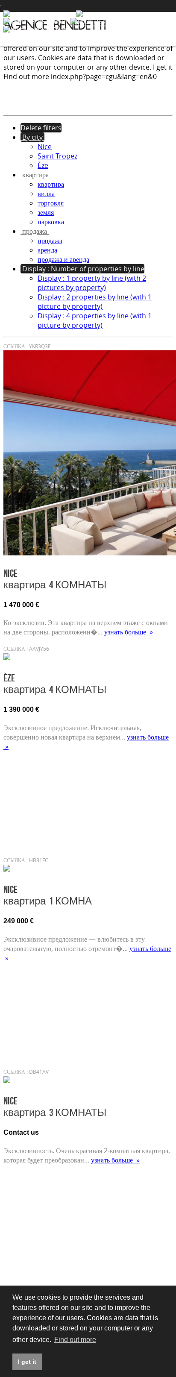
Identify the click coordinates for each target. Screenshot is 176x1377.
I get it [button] (27, 1361)
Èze (43, 165)
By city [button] (32, 137)
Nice (45, 146)
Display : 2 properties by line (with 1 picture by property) (95, 301)
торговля (51, 203)
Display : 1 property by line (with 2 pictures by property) (92, 282)
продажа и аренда (63, 259)
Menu (162, 24)
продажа (50, 240)
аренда (47, 250)
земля (46, 212)
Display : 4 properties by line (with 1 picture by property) (95, 320)
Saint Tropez (57, 156)
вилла (46, 193)
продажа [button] (35, 231)
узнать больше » (128, 632)
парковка (51, 221)
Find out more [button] (75, 1339)
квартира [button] (35, 174)
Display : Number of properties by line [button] (82, 268)
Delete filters (41, 127)
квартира (51, 184)
